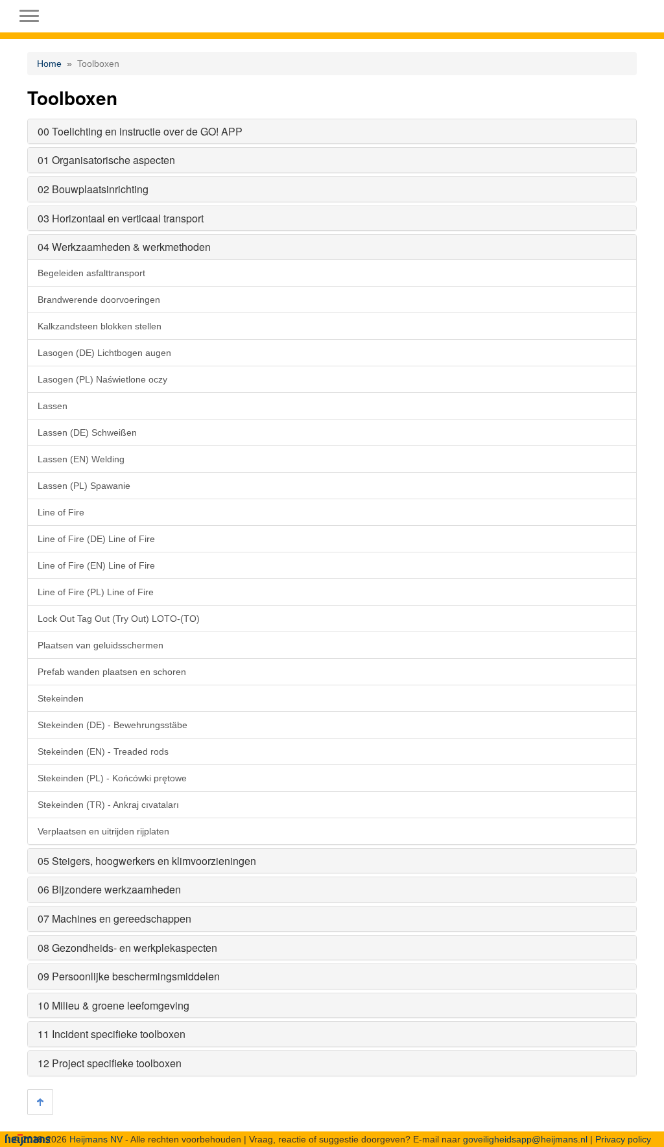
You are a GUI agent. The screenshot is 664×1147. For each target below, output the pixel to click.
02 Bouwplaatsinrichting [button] (93, 189)
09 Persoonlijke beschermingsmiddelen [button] (129, 976)
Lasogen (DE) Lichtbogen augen (104, 353)
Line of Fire (61, 512)
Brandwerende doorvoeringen (99, 299)
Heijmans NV (96, 1139)
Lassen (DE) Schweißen (87, 432)
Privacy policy (623, 1139)
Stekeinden (61, 698)
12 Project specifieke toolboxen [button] (110, 1063)
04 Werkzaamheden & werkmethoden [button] (124, 246)
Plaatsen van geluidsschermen (100, 645)
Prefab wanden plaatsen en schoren (112, 672)
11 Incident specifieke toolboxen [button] (111, 1033)
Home (49, 63)
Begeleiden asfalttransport (91, 273)
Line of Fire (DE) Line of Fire (96, 539)
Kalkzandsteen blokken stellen (99, 326)
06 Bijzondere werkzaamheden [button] (109, 889)
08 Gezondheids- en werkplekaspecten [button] (127, 947)
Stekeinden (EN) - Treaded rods (103, 751)
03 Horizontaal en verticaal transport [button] (121, 218)
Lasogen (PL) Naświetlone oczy (102, 379)
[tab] (332, 131)
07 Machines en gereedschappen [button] (114, 918)
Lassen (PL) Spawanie (84, 485)
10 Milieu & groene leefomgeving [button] (113, 1005)
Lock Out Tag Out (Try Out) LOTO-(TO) (119, 618)
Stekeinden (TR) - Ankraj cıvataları (108, 804)
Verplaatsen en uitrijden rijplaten (103, 831)
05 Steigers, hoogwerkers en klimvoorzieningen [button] (147, 860)
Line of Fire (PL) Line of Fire (96, 592)
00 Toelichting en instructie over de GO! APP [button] (140, 131)
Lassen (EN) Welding (81, 459)
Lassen (52, 406)
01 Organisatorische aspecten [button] (106, 159)
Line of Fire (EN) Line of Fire (96, 565)
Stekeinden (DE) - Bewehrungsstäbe (112, 725)
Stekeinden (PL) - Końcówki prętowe (112, 778)
